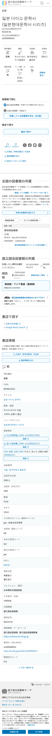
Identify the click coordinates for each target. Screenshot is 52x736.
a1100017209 (32, 435)
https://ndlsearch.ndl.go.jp (16, 636)
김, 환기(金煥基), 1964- (14, 443)
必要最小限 (14, 731)
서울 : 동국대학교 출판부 (15, 469)
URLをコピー (16, 147)
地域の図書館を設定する (25, 212)
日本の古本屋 (12, 323)
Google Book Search (16, 327)
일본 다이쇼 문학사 (12, 399)
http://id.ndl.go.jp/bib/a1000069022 (20, 650)
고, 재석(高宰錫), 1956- (14, 435)
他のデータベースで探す (16, 161)
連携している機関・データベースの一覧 (30, 192)
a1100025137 (32, 443)
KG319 (7, 564)
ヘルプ (44, 204)
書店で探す (26, 131)
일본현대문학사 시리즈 (14, 424)
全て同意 (38, 731)
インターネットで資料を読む (13, 701)
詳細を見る (43, 74)
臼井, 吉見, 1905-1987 (14, 451)
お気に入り (8, 147)
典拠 (24, 438)
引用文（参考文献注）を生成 (18, 151)
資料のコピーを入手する (11, 704)
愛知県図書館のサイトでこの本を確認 (30, 245)
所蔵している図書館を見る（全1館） (26, 115)
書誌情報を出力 (13, 156)
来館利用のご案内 (38, 275)
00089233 (9, 454)
